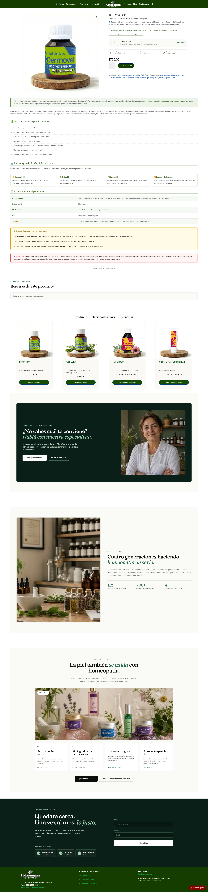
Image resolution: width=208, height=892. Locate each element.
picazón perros (152, 78)
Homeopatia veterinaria (125, 75)
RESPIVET (24, 362)
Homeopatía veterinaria (88, 884)
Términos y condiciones (39, 888)
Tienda (61, 4)
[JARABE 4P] (127, 340)
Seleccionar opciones (127, 382)
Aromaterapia (85, 875)
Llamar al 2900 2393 (59, 458)
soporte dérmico (170, 78)
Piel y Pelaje (145, 75)
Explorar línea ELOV (86, 779)
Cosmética (96, 4)
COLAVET (71, 362)
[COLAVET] (80, 340)
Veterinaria (84, 4)
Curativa (137, 75)
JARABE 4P (118, 362)
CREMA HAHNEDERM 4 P (172, 362)
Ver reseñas (181, 43)
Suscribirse (144, 843)
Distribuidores (144, 4)
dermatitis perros (115, 78)
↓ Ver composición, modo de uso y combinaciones (126, 35)
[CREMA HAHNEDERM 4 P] (173, 340)
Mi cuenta (127, 4)
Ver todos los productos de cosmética (116, 779)
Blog (135, 4)
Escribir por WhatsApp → (35, 458)
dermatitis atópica (177, 75)
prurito (161, 78)
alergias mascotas (163, 75)
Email (116, 830)
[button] (96, 17)
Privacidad (25, 888)
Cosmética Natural (86, 880)
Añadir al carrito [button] (34, 382)
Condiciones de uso (145, 874)
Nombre (117, 819)
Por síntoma (70, 4)
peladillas (143, 78)
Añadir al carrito (125, 65)
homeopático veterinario (130, 78)
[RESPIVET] (34, 340)
